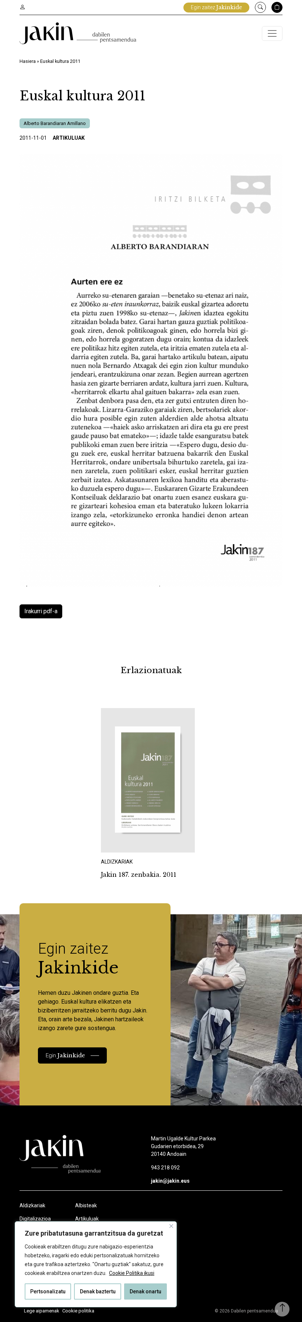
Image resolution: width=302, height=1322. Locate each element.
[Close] (171, 1226)
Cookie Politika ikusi (131, 1273)
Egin (65, 1055)
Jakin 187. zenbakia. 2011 (138, 874)
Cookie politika (78, 1311)
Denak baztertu (98, 1291)
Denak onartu (145, 1291)
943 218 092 (165, 1168)
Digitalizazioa (35, 1219)
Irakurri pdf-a (40, 611)
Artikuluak (69, 138)
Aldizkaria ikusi (126, 842)
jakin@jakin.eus (170, 1181)
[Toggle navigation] (272, 33)
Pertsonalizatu (48, 1291)
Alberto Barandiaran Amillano (55, 123)
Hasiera (28, 61)
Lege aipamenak (41, 1311)
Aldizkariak (32, 1205)
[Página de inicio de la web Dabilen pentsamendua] (78, 33)
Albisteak (86, 1205)
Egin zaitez (216, 7)
